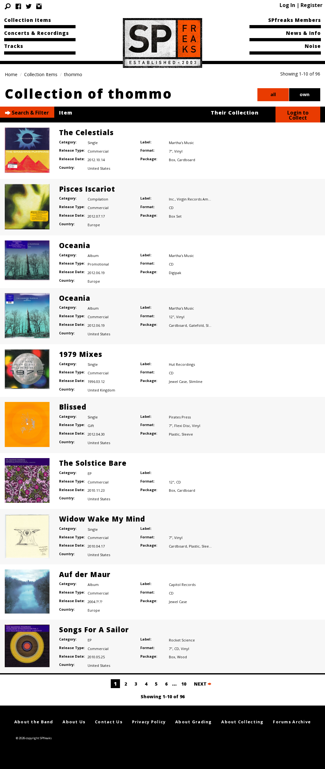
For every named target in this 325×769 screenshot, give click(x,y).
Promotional (98, 264)
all (273, 94)
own (304, 94)
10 (183, 684)
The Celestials (86, 132)
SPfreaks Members (294, 20)
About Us (74, 722)
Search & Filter (29, 112)
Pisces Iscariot (87, 189)
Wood (182, 656)
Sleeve (211, 325)
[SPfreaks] (162, 42)
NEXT (201, 684)
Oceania (74, 245)
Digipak (175, 272)
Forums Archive (292, 722)
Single (93, 142)
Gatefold (196, 325)
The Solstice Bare (93, 463)
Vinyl (178, 151)
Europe (94, 224)
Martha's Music (181, 142)
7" (170, 151)
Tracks (13, 46)
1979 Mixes (80, 354)
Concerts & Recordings (36, 33)
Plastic (174, 434)
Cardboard (186, 159)
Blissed (72, 406)
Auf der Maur (84, 574)
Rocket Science (182, 640)
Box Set (175, 216)
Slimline (195, 381)
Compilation (98, 199)
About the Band (33, 722)
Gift (91, 425)
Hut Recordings (182, 364)
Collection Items (27, 20)
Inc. (172, 199)
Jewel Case (178, 381)
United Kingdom (101, 390)
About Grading (193, 722)
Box (172, 159)
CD (171, 207)
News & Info (303, 33)
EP (90, 473)
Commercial (98, 151)
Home (11, 74)
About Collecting (242, 722)
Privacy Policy (149, 722)
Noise (313, 46)
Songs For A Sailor (94, 629)
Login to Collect (297, 115)
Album (93, 255)
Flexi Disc (182, 425)
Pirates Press (180, 417)
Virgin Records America (197, 199)
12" (171, 316)
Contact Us (109, 722)
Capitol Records (182, 584)
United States (99, 168)
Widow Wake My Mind (102, 518)
